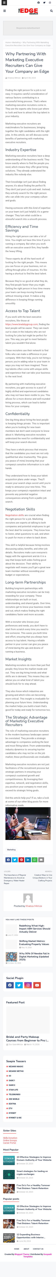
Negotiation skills (14, 515)
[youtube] (37, 985)
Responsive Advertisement (28, 28)
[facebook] (38, 2)
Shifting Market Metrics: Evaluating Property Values (34, 943)
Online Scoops (10, 1140)
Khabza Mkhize (13, 78)
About (26, 1249)
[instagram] (50, 2)
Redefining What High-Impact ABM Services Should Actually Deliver (34, 928)
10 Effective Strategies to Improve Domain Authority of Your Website (34, 1158)
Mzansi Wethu (16, 1071)
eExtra (12, 1104)
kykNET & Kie (15, 1118)
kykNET (12, 1113)
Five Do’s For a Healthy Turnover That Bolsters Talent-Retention (33, 1187)
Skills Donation (10, 1138)
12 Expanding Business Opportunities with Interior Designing (30, 1236)
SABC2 (12, 1085)
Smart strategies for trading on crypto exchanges (32, 1172)
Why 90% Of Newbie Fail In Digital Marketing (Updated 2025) (34, 956)
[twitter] (44, 2)
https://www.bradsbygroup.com (21, 324)
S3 (10, 1076)
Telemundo (14, 1094)
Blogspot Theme (22, 1254)
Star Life (13, 1090)
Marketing (16, 42)
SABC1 (12, 1080)
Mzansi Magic (16, 1066)
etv (10, 1108)
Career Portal (9, 1143)
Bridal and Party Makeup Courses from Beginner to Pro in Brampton (27, 1038)
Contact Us (38, 1249)
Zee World (14, 1099)
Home (8, 42)
